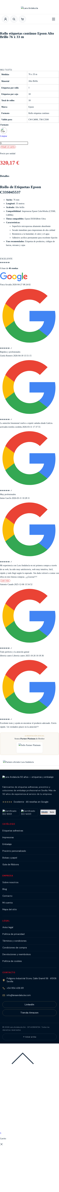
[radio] (4, 131)
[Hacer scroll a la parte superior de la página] (22, 1069)
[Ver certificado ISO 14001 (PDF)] (29, 812)
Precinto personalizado (14, 851)
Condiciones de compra (14, 947)
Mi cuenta (7, 902)
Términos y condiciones (14, 941)
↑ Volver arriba (29, 1037)
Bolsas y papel (9, 857)
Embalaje (7, 844)
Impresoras (8, 837)
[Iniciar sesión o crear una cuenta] (5, 19)
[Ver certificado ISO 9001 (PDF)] (11, 812)
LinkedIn (29, 1004)
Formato (4, 125)
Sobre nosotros (10, 882)
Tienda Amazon (29, 1012)
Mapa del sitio (9, 909)
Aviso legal (7, 927)
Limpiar (3, 136)
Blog (4, 889)
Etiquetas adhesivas (12, 830)
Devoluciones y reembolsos (16, 954)
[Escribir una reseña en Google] (14, 281)
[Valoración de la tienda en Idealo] (48, 812)
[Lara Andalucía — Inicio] (29, 9)
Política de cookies (12, 961)
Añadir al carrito (8, 147)
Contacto (7, 896)
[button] (22, 19)
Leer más (5, 581)
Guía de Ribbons (10, 864)
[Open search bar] (14, 19)
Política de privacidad (13, 934)
